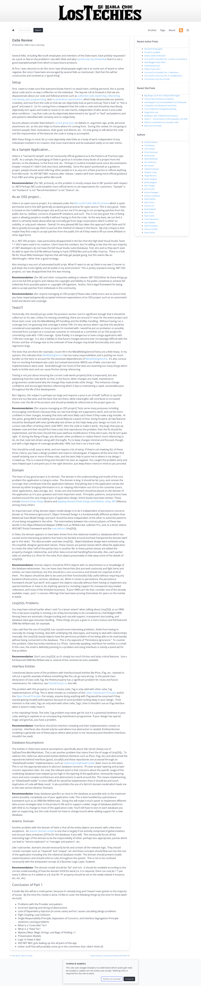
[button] (188, 30)
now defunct (59, 528)
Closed (26, 696)
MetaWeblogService (96, 358)
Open (19, 696)
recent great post (64, 123)
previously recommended (92, 59)
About (172, 30)
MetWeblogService (52, 355)
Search (38, 30)
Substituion (99, 692)
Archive (152, 30)
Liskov (88, 692)
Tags (162, 30)
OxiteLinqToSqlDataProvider (79, 763)
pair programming (36, 99)
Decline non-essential (112, 979)
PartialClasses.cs (57, 683)
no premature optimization (67, 99)
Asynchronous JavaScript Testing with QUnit (109, 956)
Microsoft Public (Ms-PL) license (91, 203)
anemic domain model (41, 831)
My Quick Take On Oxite (22, 956)
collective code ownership (92, 95)
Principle (111, 692)
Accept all (129, 979)
